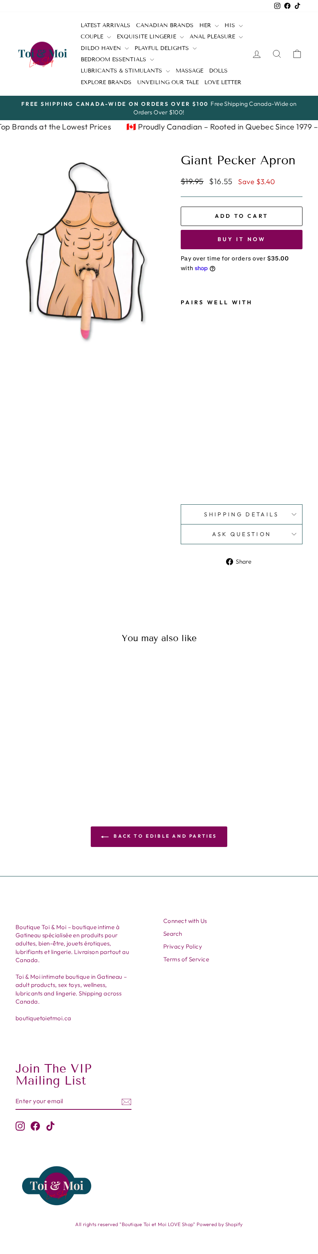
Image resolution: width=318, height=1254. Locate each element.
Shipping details (241, 514)
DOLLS (218, 70)
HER (206, 25)
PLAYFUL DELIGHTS (163, 48)
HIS (231, 25)
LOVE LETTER (222, 82)
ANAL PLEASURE (213, 36)
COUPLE (93, 36)
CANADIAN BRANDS (165, 25)
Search (172, 933)
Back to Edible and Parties (164, 836)
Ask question (241, 534)
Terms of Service (186, 959)
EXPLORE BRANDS (106, 82)
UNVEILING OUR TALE (168, 82)
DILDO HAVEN (102, 48)
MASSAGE (189, 70)
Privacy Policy (182, 946)
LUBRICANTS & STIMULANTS (122, 70)
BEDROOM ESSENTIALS (114, 59)
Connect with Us (185, 921)
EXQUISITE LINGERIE (147, 36)
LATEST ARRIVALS (105, 25)
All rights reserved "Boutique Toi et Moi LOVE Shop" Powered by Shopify (159, 1224)
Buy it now (242, 239)
